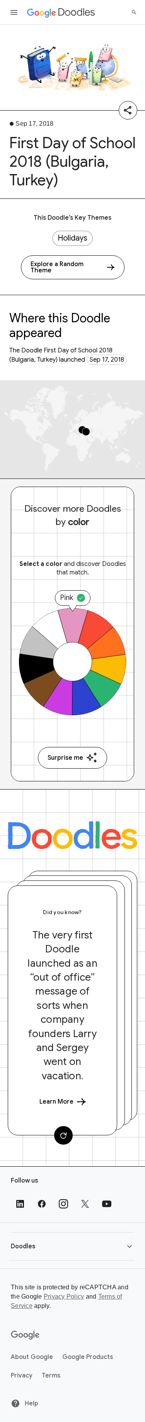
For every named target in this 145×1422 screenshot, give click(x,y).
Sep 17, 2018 (107, 360)
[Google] (25, 1335)
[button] (72, 1246)
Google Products (87, 1357)
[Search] (134, 12)
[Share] (128, 110)
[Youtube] (106, 1204)
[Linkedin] (20, 1204)
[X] (85, 1204)
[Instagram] (63, 1204)
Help (30, 1403)
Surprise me (65, 758)
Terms (51, 1375)
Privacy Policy (64, 1296)
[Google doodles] (61, 12)
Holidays (72, 238)
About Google (32, 1357)
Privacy (21, 1375)
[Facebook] (41, 1204)
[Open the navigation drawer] (14, 12)
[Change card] (63, 1135)
